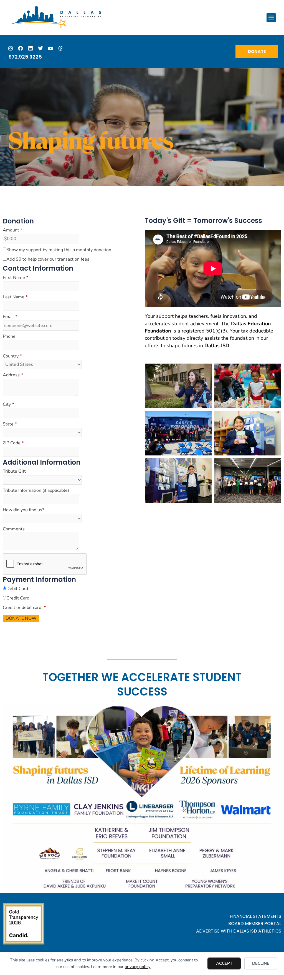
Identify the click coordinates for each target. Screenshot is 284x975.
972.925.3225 (25, 56)
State (10, 424)
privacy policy (138, 966)
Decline (260, 963)
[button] (271, 17)
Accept (224, 963)
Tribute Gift (14, 471)
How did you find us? (23, 510)
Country (12, 356)
